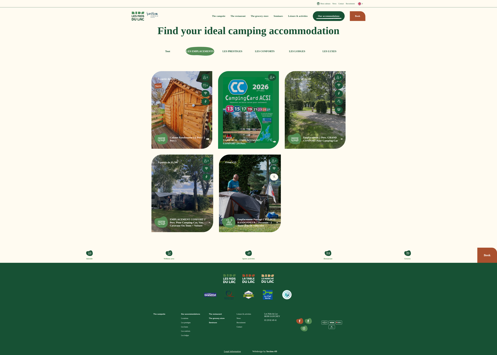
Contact (341, 4)
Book (357, 16)
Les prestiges (186, 323)
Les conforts (185, 331)
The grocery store (259, 16)
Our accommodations (328, 16)
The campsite (218, 16)
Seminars (278, 16)
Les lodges (185, 335)
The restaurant (238, 16)
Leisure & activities (298, 16)
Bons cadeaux (325, 4)
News (334, 4)
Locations (184, 318)
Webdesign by (264, 351)
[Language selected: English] (360, 3)
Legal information (232, 351)
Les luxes (184, 327)
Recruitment (350, 4)
